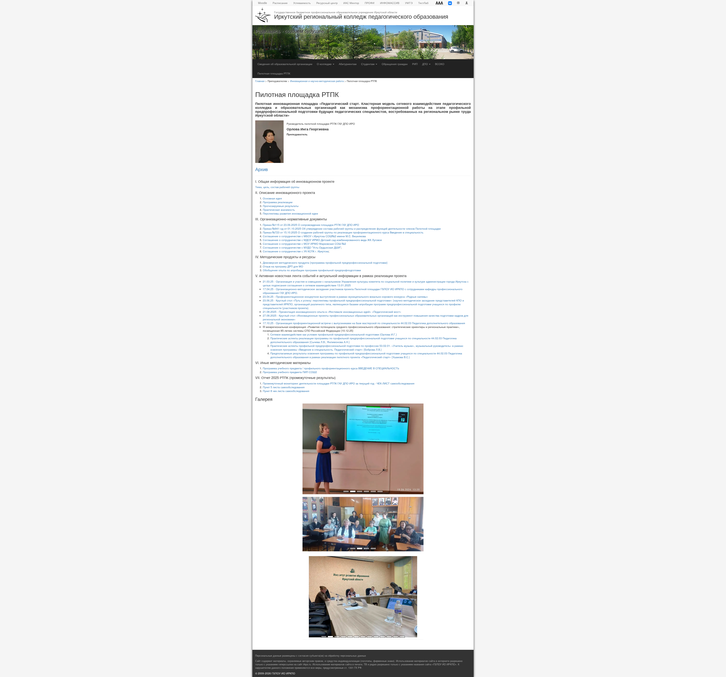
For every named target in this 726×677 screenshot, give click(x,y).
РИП (415, 64)
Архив (261, 169)
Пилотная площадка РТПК (274, 73)
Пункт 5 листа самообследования (284, 387)
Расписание (280, 3)
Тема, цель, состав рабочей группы (277, 187)
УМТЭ (409, 3)
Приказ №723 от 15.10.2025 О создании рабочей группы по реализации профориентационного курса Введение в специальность (343, 232)
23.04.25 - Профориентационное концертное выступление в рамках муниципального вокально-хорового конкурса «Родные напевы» (345, 296)
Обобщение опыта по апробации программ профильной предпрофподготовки (312, 270)
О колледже (324, 64)
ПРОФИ (369, 3)
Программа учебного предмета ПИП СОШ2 (290, 372)
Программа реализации (277, 202)
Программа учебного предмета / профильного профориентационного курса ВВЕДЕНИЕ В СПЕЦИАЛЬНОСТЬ (331, 368)
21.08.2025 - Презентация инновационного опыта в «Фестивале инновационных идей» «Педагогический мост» (332, 312)
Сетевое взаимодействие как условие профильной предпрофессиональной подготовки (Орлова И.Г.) (333, 334)
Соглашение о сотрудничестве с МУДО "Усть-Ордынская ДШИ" (302, 247)
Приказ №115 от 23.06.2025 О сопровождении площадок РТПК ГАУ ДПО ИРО (311, 225)
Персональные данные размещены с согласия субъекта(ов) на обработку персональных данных (310, 655)
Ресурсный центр (327, 3)
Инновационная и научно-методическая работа (317, 81)
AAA (439, 2)
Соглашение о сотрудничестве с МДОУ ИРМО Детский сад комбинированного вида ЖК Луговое (322, 240)
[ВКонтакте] (450, 3)
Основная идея (272, 198)
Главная (259, 81)
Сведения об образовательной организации (285, 64)
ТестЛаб (423, 3)
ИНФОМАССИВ (389, 3)
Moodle (262, 3)
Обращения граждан (395, 64)
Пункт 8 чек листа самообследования (286, 391)
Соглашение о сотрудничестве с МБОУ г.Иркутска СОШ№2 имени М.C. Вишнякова (314, 236)
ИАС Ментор (351, 3)
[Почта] (458, 3)
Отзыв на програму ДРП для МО (283, 266)
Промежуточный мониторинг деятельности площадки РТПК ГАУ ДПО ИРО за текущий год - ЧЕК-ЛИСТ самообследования (338, 383)
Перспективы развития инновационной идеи (290, 213)
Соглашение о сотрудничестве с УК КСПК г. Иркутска (296, 251)
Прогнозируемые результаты (281, 206)
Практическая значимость (279, 209)
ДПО (425, 64)
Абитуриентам (348, 64)
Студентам (368, 64)
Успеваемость (302, 3)
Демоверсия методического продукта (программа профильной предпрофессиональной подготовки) (325, 262)
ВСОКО (439, 64)
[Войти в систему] (466, 3)
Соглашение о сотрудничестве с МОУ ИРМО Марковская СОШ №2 (304, 244)
